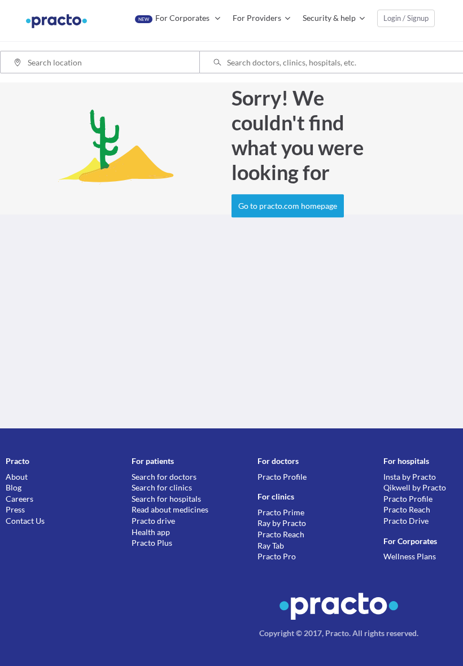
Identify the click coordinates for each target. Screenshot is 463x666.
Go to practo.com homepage (287, 206)
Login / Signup (406, 18)
